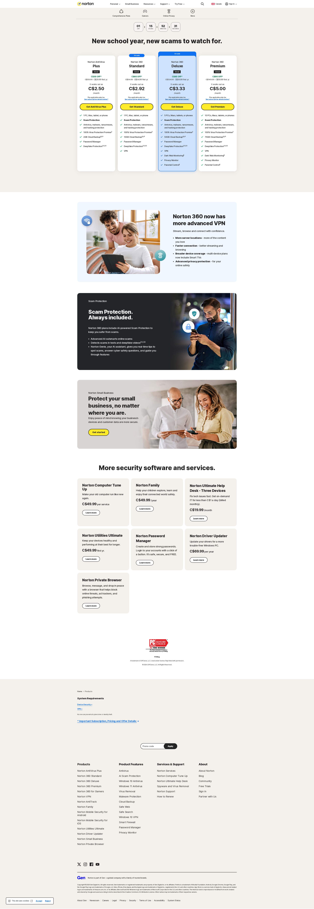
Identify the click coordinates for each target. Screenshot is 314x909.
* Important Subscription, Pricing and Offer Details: (107, 721)
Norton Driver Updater (90, 833)
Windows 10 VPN (128, 817)
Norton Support (166, 791)
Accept (39, 901)
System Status (174, 900)
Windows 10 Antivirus (131, 781)
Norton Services (166, 770)
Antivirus (124, 770)
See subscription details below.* (96, 99)
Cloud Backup (127, 801)
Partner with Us (207, 796)
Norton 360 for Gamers (90, 791)
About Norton (206, 770)
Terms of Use (145, 900)
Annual (96, 72)
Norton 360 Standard (89, 775)
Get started (98, 432)
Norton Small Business (90, 838)
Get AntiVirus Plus (96, 106)
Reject (48, 901)
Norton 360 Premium (89, 786)
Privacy (123, 900)
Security (132, 900)
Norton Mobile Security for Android (92, 814)
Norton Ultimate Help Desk (172, 781)
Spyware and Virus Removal (173, 786)
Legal (114, 900)
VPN (79, 709)
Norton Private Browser (90, 844)
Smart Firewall (127, 822)
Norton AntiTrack (87, 801)
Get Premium (218, 106)
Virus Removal (127, 791)
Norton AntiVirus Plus (89, 770)
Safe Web (124, 806)
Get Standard (137, 106)
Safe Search (126, 812)
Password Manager (130, 827)
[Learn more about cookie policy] (31, 900)
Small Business (132, 4)
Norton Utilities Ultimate (90, 828)
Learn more (91, 512)
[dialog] (30, 900)
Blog (201, 775)
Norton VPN (84, 796)
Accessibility (159, 900)
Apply (170, 746)
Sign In (202, 791)
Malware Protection (130, 796)
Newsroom (94, 900)
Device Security (84, 704)
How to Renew (165, 796)
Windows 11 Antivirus (130, 786)
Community (205, 781)
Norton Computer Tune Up (172, 775)
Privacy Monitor (128, 832)
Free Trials (205, 786)
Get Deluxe (177, 106)
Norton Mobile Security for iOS (92, 822)
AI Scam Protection (130, 775)
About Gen (82, 900)
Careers (105, 900)
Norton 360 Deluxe (88, 781)
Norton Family (85, 806)
